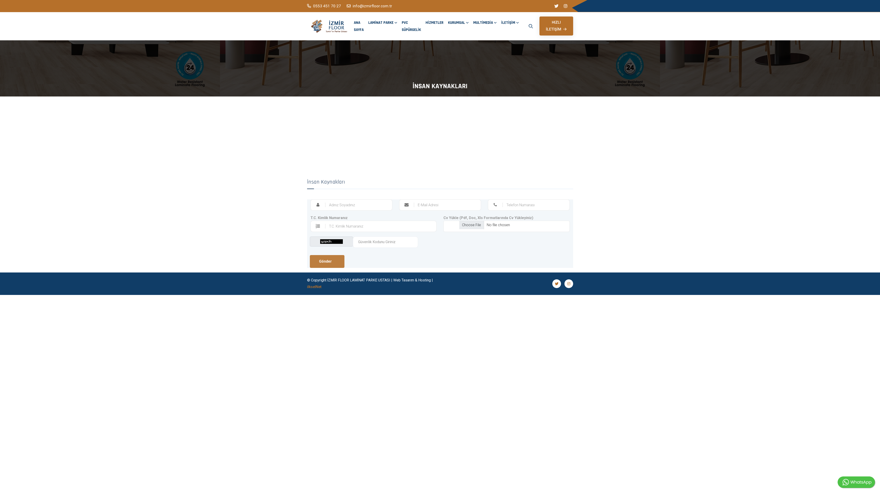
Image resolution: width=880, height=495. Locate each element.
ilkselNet (314, 287)
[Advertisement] (440, 131)
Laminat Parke (380, 22)
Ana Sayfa (359, 26)
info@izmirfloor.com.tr (372, 6)
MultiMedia (483, 22)
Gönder (325, 261)
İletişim (508, 22)
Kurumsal (456, 22)
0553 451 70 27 (326, 6)
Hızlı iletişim (554, 25)
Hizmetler (434, 22)
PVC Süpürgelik (411, 26)
